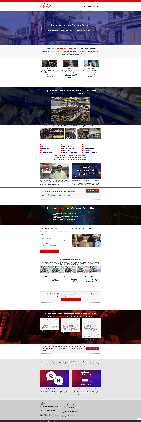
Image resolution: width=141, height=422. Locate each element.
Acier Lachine (43, 231)
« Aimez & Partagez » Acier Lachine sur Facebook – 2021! (70, 415)
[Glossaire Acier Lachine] (86, 370)
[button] (95, 10)
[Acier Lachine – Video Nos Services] (86, 163)
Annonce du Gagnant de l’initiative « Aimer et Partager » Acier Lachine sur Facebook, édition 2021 (70, 411)
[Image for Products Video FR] (54, 163)
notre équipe (61, 208)
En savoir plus (50, 76)
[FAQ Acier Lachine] (54, 370)
